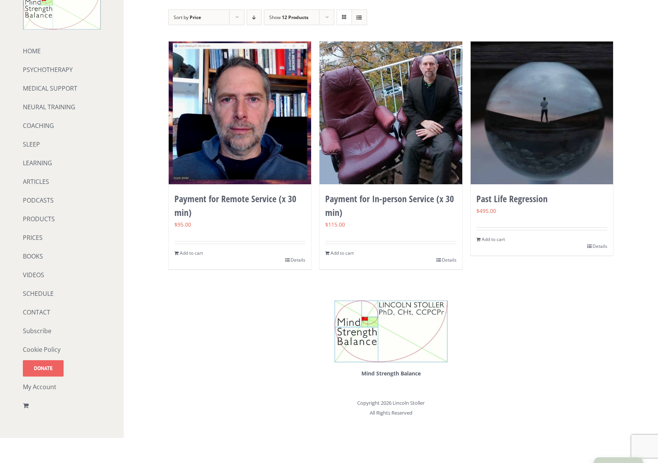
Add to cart (191, 253)
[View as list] (359, 17)
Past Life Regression (512, 198)
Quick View (240, 169)
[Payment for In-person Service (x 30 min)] (390, 113)
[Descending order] (254, 17)
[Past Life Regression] (542, 113)
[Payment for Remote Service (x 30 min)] (240, 113)
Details (298, 260)
